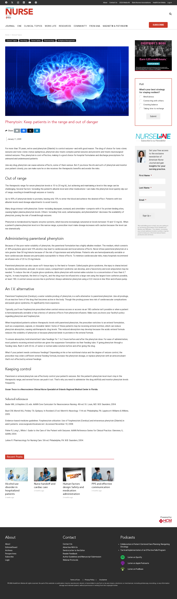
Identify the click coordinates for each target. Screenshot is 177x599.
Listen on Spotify (135, 557)
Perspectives (10, 554)
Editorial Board (11, 547)
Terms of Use (75, 580)
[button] (170, 14)
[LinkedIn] (24, 2)
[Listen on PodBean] (124, 569)
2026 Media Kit (124, 3)
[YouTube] (30, 2)
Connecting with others (153, 101)
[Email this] (17, 131)
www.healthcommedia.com (159, 525)
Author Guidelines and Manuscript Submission (82, 557)
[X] (12, 2)
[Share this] (24, 131)
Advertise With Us (70, 547)
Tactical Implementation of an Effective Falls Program (143, 550)
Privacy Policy (89, 580)
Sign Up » (147, 215)
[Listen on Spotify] (124, 557)
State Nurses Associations (141, 3)
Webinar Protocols (70, 560)
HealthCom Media (159, 3)
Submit (153, 116)
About (105, 3)
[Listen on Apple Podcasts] (124, 563)
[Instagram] (18, 2)
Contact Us (113, 3)
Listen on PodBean (135, 569)
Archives (8, 550)
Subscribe (9, 557)
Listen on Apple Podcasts (138, 563)
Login (7, 560)
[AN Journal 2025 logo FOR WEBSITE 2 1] (19, 14)
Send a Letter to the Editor (74, 550)
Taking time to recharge (153, 108)
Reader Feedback (70, 554)
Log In (170, 3)
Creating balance (150, 104)
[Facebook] (6, 2)
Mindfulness (148, 97)
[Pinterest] (36, 2)
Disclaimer (103, 580)
